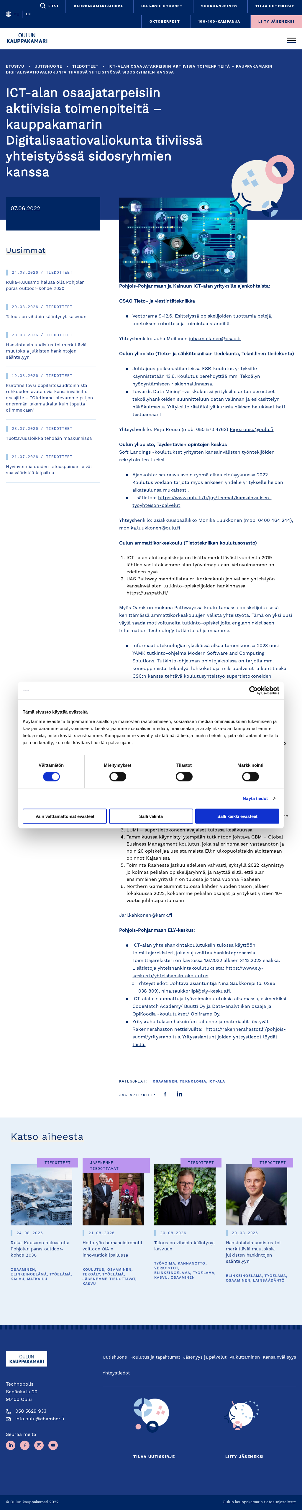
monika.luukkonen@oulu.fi (149, 528)
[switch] (117, 776)
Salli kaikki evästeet (237, 816)
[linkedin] (179, 1095)
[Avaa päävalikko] (291, 38)
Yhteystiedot (116, 1373)
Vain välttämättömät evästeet (64, 816)
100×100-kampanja (219, 22)
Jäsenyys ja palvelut (204, 1357)
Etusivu (15, 67)
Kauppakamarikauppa (98, 6)
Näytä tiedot (255, 798)
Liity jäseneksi (276, 22)
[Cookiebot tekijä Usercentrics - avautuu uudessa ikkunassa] (253, 690)
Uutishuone (48, 67)
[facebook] (165, 1095)
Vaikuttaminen (244, 1357)
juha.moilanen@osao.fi (215, 339)
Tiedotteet (85, 67)
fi (16, 14)
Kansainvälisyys (279, 1357)
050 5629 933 (30, 1411)
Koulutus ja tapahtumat (155, 1357)
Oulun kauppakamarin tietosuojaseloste (259, 1502)
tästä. (138, 1045)
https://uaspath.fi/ (147, 593)
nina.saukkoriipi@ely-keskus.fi (195, 991)
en (28, 14)
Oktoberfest (165, 22)
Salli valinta (151, 816)
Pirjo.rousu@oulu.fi (251, 429)
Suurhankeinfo (219, 6)
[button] (49, 6)
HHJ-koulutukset (162, 6)
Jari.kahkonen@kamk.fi (145, 915)
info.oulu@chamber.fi (39, 1419)
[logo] (29, 39)
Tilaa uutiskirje (274, 6)
